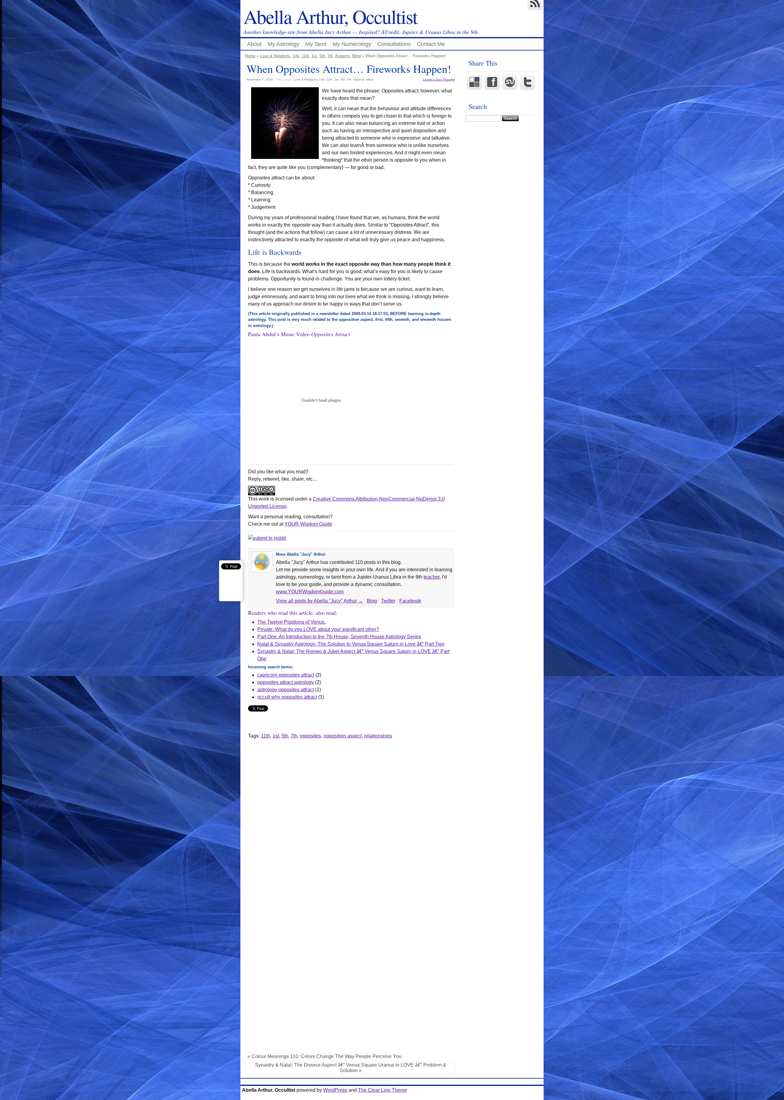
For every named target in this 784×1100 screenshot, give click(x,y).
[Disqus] (350, 816)
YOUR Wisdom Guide (308, 524)
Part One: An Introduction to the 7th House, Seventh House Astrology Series (339, 636)
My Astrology (283, 44)
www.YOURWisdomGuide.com (310, 591)
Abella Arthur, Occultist (330, 16)
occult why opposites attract (287, 697)
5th (322, 56)
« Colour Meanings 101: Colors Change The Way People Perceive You (324, 1056)
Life (296, 56)
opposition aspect (342, 735)
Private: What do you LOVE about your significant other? (318, 629)
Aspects (342, 56)
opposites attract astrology (285, 682)
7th (330, 56)
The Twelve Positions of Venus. (291, 622)
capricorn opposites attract (285, 675)
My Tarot (315, 44)
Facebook (410, 600)
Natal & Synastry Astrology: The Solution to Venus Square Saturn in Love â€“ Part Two (350, 644)
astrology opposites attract (285, 689)
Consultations (394, 44)
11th (305, 56)
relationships (378, 735)
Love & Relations (275, 56)
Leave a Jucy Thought (439, 79)
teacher (431, 577)
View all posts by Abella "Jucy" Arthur (319, 600)
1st (314, 56)
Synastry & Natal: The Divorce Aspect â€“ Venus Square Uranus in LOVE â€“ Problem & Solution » (350, 1067)
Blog (372, 600)
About (254, 44)
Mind (356, 56)
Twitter (388, 600)
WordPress (335, 1090)
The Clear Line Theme (382, 1090)
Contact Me (431, 44)
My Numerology (352, 44)
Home (250, 56)
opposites (310, 735)
